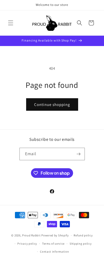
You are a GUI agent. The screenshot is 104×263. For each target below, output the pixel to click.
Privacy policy (27, 243)
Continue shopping (52, 104)
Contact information (54, 251)
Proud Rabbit (31, 235)
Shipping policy (81, 243)
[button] (11, 23)
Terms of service (53, 243)
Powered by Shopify (55, 235)
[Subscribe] (79, 154)
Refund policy (83, 235)
